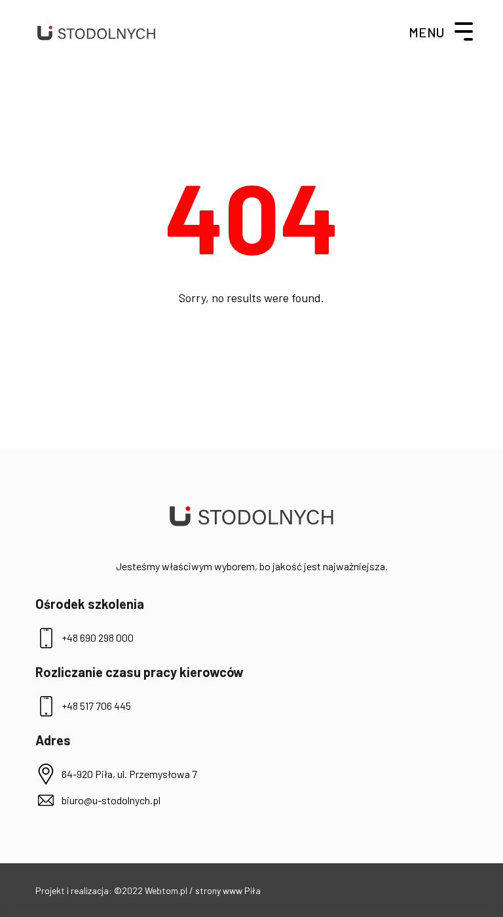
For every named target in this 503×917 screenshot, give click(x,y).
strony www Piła (228, 890)
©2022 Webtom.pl (151, 890)
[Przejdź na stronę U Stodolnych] (251, 516)
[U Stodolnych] (96, 32)
